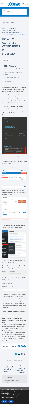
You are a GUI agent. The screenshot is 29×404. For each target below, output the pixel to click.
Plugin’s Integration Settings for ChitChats (21, 369)
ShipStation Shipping (8, 30)
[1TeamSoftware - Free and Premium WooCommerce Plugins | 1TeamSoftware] (14, 4)
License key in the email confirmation (14, 69)
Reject (11, 401)
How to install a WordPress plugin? (8, 369)
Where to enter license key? (12, 77)
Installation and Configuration (10, 32)
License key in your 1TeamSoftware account (13, 73)
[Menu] (2, 4)
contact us (4, 338)
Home (3, 28)
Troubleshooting (9, 81)
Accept (4, 401)
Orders (10, 167)
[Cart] (26, 4)
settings (17, 397)
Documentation (11, 28)
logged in (13, 380)
